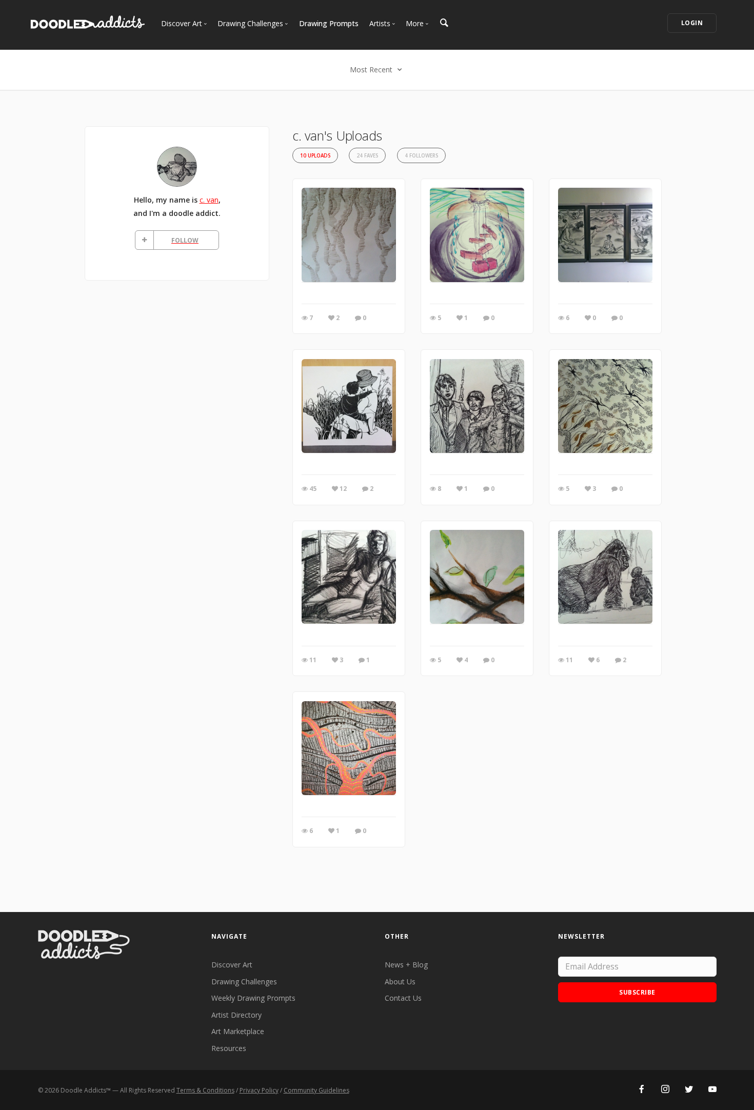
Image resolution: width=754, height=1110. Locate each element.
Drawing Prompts (329, 23)
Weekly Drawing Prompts (253, 998)
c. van (209, 200)
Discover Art (231, 964)
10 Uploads (315, 155)
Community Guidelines (316, 1090)
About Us (400, 981)
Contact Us (403, 998)
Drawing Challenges (244, 981)
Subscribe (637, 992)
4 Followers (421, 155)
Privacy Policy (259, 1090)
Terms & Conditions (205, 1090)
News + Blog (406, 964)
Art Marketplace (237, 1031)
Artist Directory (236, 1015)
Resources (228, 1048)
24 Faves (367, 155)
